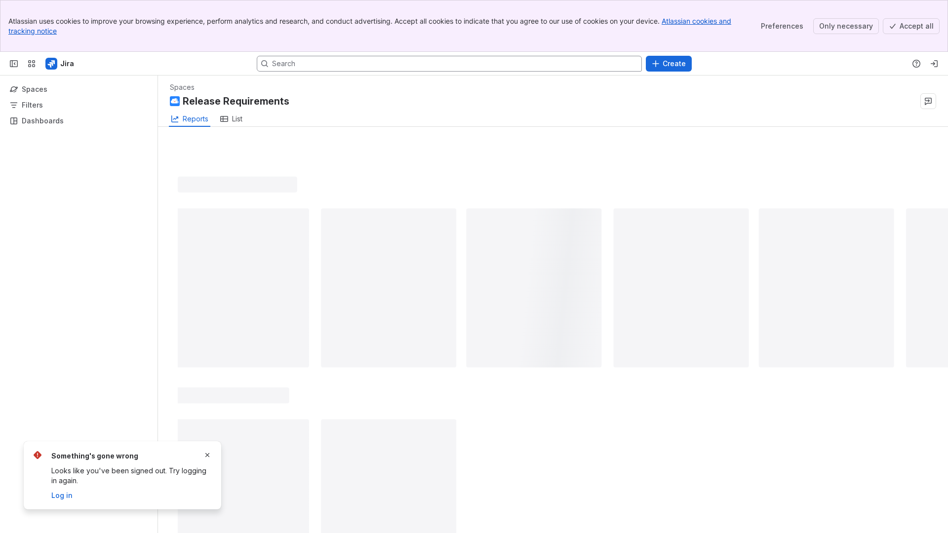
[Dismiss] (207, 455)
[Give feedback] (928, 101)
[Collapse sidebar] (14, 64)
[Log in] (934, 64)
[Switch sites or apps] (32, 64)
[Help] (916, 64)
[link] (231, 119)
